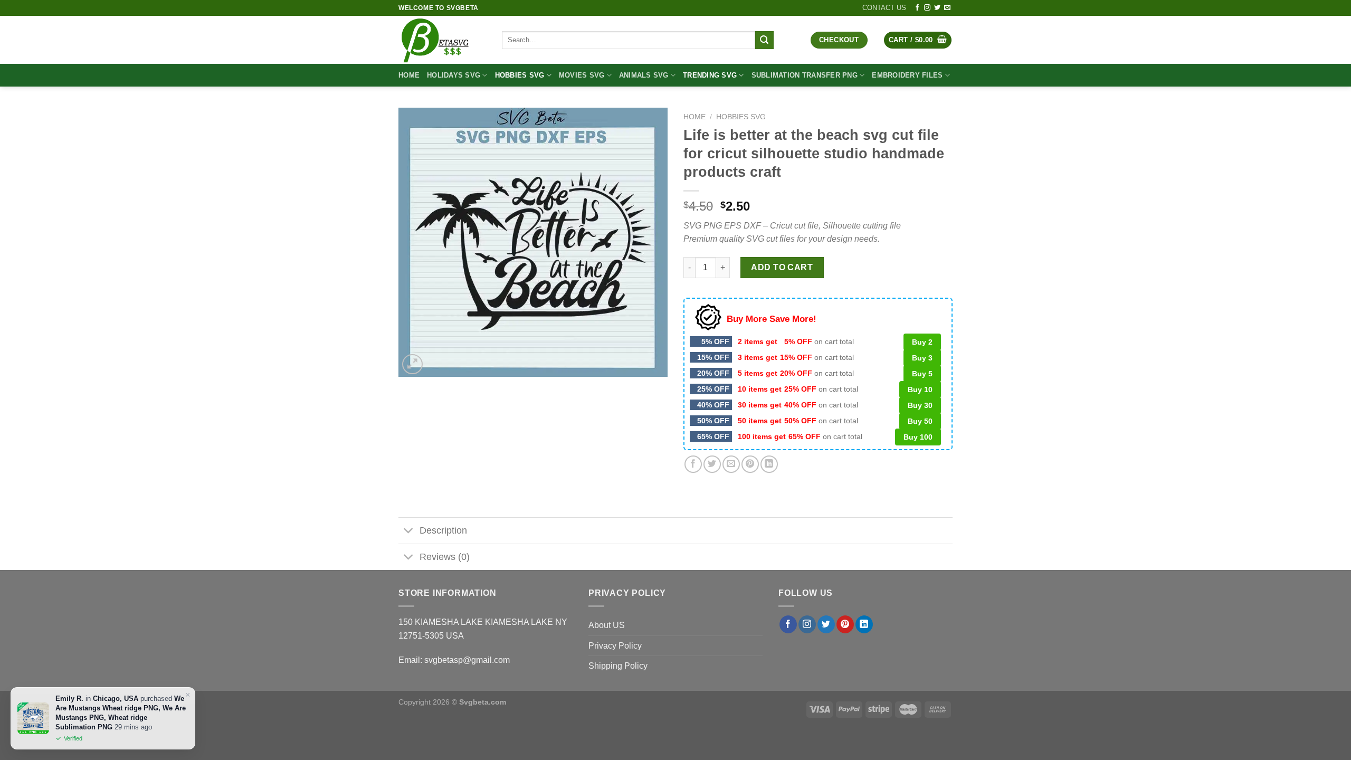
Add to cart (782, 267)
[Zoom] (412, 364)
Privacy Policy (615, 645)
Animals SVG (644, 75)
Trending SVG (710, 75)
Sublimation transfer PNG (804, 75)
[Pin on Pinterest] (750, 464)
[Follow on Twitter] (937, 8)
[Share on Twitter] (712, 464)
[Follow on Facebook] (917, 8)
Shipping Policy (618, 665)
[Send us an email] (947, 8)
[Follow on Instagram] (927, 8)
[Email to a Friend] (731, 464)
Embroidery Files (907, 75)
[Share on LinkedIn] (769, 464)
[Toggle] (408, 531)
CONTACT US (884, 8)
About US (606, 625)
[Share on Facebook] (693, 464)
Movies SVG (582, 75)
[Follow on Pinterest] (845, 624)
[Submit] (764, 40)
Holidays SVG (453, 75)
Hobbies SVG (520, 75)
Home (409, 75)
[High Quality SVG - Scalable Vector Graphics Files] (442, 40)
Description (443, 530)
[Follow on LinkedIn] (864, 624)
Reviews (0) (445, 557)
